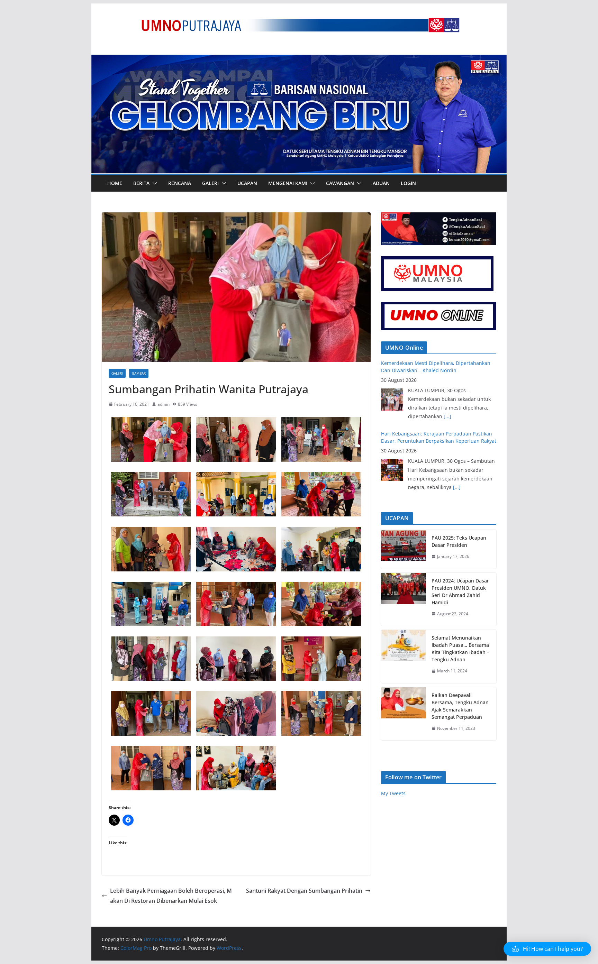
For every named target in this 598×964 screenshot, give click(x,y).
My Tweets (393, 793)
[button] (153, 183)
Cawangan (340, 183)
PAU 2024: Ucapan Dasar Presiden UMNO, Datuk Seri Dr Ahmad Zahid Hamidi (460, 591)
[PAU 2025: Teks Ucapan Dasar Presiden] (403, 549)
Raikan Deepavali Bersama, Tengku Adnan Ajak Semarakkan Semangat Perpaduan (460, 706)
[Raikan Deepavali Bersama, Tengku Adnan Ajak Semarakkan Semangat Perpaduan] (403, 714)
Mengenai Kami (287, 183)
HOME (114, 183)
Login (408, 183)
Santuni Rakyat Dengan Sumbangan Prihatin (304, 890)
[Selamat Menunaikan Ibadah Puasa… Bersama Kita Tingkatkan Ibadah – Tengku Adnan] (403, 656)
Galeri (210, 183)
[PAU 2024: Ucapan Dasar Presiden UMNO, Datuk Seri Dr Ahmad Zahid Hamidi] (403, 599)
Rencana (179, 183)
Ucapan (247, 183)
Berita (141, 183)
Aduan (381, 183)
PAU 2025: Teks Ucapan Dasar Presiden (459, 541)
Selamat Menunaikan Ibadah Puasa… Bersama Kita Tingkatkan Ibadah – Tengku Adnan (460, 648)
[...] (457, 416)
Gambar (139, 373)
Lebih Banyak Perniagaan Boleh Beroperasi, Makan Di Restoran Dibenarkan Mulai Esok (171, 896)
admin (163, 404)
